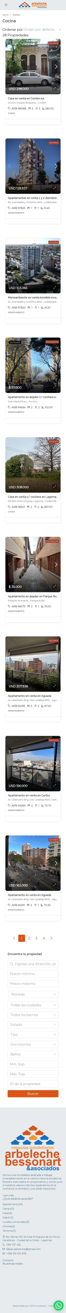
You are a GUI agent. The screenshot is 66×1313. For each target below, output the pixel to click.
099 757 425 (13, 1244)
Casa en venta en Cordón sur (26, 98)
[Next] (51, 938)
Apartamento (10, 1204)
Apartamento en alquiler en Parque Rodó (34, 596)
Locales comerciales (14, 1221)
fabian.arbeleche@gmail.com (23, 1249)
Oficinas (7, 1226)
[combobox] (42, 29)
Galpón (7, 1217)
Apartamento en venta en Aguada (29, 696)
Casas (6, 1213)
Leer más (8, 1195)
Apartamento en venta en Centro (29, 795)
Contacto (8, 1260)
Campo (7, 1208)
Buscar (33, 1094)
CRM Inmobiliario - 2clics (41, 1306)
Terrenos (8, 1230)
